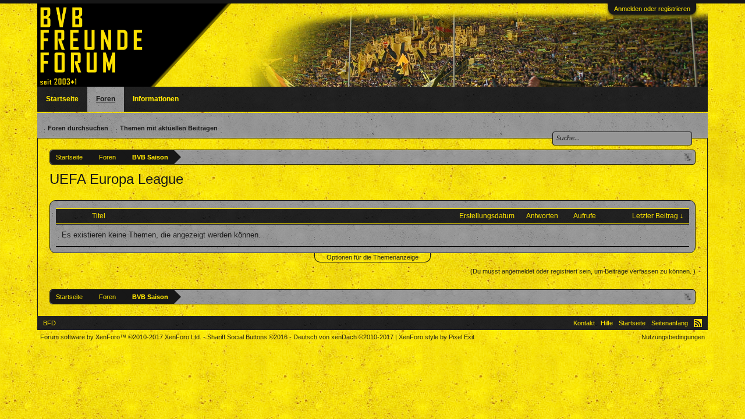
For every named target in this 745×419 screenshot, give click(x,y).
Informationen (156, 99)
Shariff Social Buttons (247, 336)
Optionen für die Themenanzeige (372, 257)
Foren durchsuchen (78, 128)
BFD (49, 322)
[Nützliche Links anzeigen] (688, 157)
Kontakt (584, 322)
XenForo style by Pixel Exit (436, 336)
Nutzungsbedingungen (673, 336)
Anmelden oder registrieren (652, 8)
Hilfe (607, 322)
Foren (105, 99)
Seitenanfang (669, 322)
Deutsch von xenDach (343, 336)
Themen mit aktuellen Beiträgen (169, 128)
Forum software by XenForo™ (120, 336)
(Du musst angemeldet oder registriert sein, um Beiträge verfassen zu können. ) (583, 271)
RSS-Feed (698, 323)
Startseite (62, 99)
